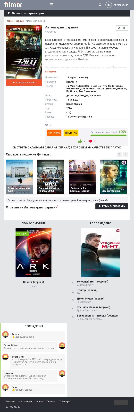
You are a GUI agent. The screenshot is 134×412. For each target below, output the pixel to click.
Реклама (10, 401)
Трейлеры (64, 401)
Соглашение (26, 401)
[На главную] (15, 4)
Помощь (51, 401)
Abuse (39, 401)
